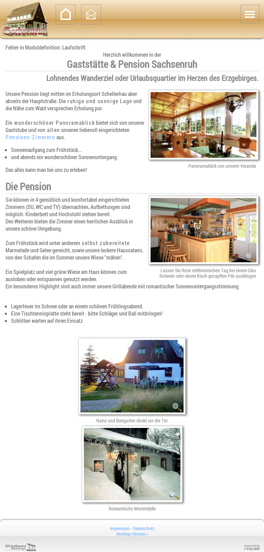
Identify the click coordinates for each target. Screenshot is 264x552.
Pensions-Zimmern (30, 137)
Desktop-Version (132, 534)
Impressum (120, 528)
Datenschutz (143, 528)
